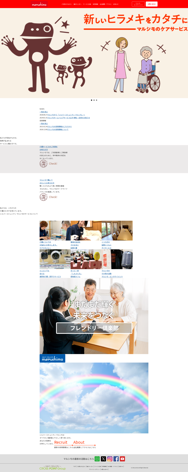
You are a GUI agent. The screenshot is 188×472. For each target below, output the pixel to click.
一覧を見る (44, 112)
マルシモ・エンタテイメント (138, 4)
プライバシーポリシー (94, 469)
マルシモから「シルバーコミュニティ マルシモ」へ (66, 115)
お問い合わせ (152, 4)
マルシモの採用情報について (57, 129)
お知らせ (115, 4)
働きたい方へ (77, 4)
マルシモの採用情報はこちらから (59, 126)
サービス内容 (87, 4)
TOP (74, 466)
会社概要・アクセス (105, 4)
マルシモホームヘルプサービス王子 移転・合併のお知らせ (68, 118)
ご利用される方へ (66, 4)
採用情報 (95, 4)
